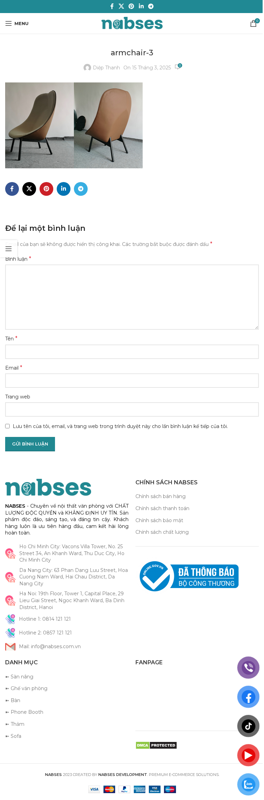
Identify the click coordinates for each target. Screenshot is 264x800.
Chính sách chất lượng (162, 532)
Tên (11, 338)
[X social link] (121, 6)
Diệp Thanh (106, 68)
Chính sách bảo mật (159, 520)
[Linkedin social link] (141, 6)
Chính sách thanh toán (162, 508)
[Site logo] (132, 23)
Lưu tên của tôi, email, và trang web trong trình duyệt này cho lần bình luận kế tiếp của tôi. (120, 426)
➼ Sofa (13, 736)
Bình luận (18, 259)
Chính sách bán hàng (160, 496)
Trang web (17, 397)
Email (13, 367)
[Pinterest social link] (131, 6)
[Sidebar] (8, 248)
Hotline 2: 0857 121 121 (45, 633)
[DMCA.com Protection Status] (156, 745)
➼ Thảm (14, 724)
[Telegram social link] (151, 6)
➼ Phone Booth (24, 712)
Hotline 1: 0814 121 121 (45, 619)
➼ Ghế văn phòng (26, 688)
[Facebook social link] (112, 6)
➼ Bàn (12, 700)
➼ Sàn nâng (19, 677)
